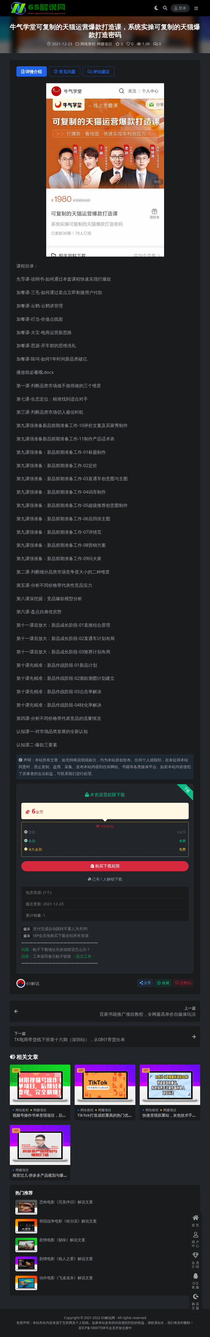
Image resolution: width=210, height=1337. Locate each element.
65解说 (32, 983)
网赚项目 (104, 43)
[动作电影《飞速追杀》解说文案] (26, 1283)
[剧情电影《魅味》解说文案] (26, 1245)
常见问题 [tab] (67, 71)
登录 (182, 8)
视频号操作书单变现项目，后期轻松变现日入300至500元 (39, 1117)
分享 (147, 983)
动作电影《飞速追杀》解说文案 (66, 1277)
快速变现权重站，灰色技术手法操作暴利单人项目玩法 (169, 1117)
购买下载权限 (107, 866)
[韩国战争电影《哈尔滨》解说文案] (26, 1226)
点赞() (185, 983)
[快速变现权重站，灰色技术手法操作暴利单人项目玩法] (170, 1085)
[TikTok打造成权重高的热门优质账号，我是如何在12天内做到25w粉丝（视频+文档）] (105, 1085)
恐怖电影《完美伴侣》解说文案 (66, 1201)
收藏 (165, 983)
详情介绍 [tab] (33, 71)
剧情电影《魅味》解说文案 (62, 1239)
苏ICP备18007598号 (93, 1328)
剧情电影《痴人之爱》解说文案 (66, 1258)
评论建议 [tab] (101, 71)
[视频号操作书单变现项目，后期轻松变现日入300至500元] (40, 1085)
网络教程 (88, 43)
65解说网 (108, 1317)
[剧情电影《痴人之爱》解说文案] (26, 1264)
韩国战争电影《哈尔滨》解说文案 (68, 1221)
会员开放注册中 (120, 1328)
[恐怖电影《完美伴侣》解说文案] (26, 1207)
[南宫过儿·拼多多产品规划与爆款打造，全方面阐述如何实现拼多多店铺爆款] (40, 1145)
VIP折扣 (107, 826)
